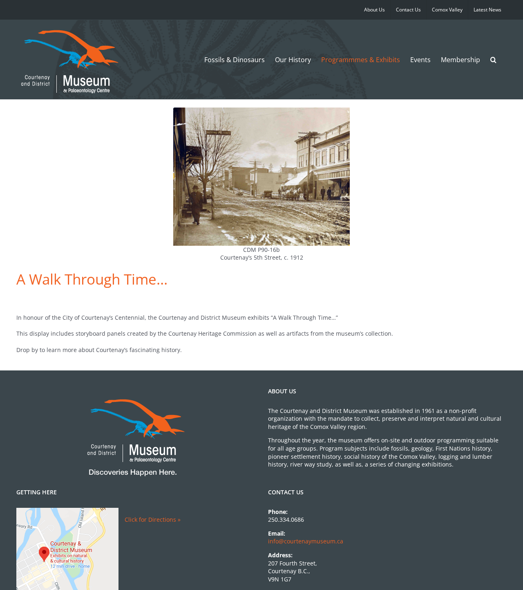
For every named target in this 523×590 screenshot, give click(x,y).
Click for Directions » (153, 519)
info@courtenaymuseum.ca (305, 541)
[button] (493, 59)
